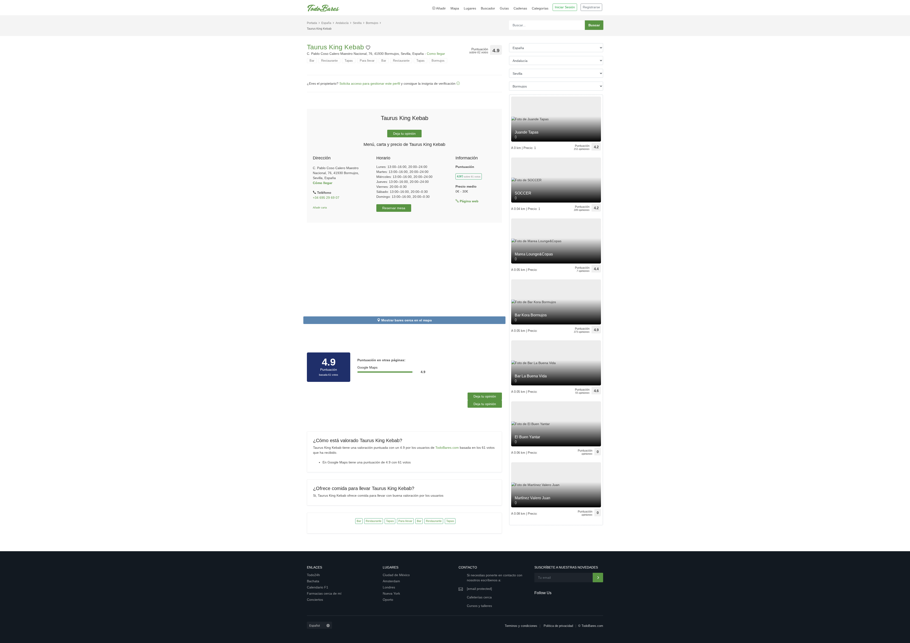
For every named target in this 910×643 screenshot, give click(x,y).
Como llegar (436, 54)
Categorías (540, 8)
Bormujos (372, 23)
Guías (504, 8)
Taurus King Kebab (336, 47)
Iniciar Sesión (565, 7)
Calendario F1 (317, 587)
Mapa (454, 8)
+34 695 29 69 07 (326, 197)
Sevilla (357, 23)
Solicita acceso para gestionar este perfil (369, 83)
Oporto (388, 599)
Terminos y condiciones (521, 626)
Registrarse (591, 7)
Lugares (470, 8)
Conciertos (315, 599)
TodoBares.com (447, 447)
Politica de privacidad (558, 626)
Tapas (349, 60)
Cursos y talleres (479, 606)
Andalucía (342, 23)
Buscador (488, 8)
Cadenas (520, 8)
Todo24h (313, 575)
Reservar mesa (393, 208)
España (326, 23)
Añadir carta (320, 207)
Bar (311, 60)
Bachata (313, 581)
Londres (389, 587)
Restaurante (329, 60)
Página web (468, 201)
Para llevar (367, 60)
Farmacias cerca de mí (324, 593)
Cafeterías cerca (479, 597)
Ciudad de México (396, 575)
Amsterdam (391, 581)
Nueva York (391, 593)
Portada (312, 23)
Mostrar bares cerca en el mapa (406, 320)
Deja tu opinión (404, 133)
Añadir (440, 8)
